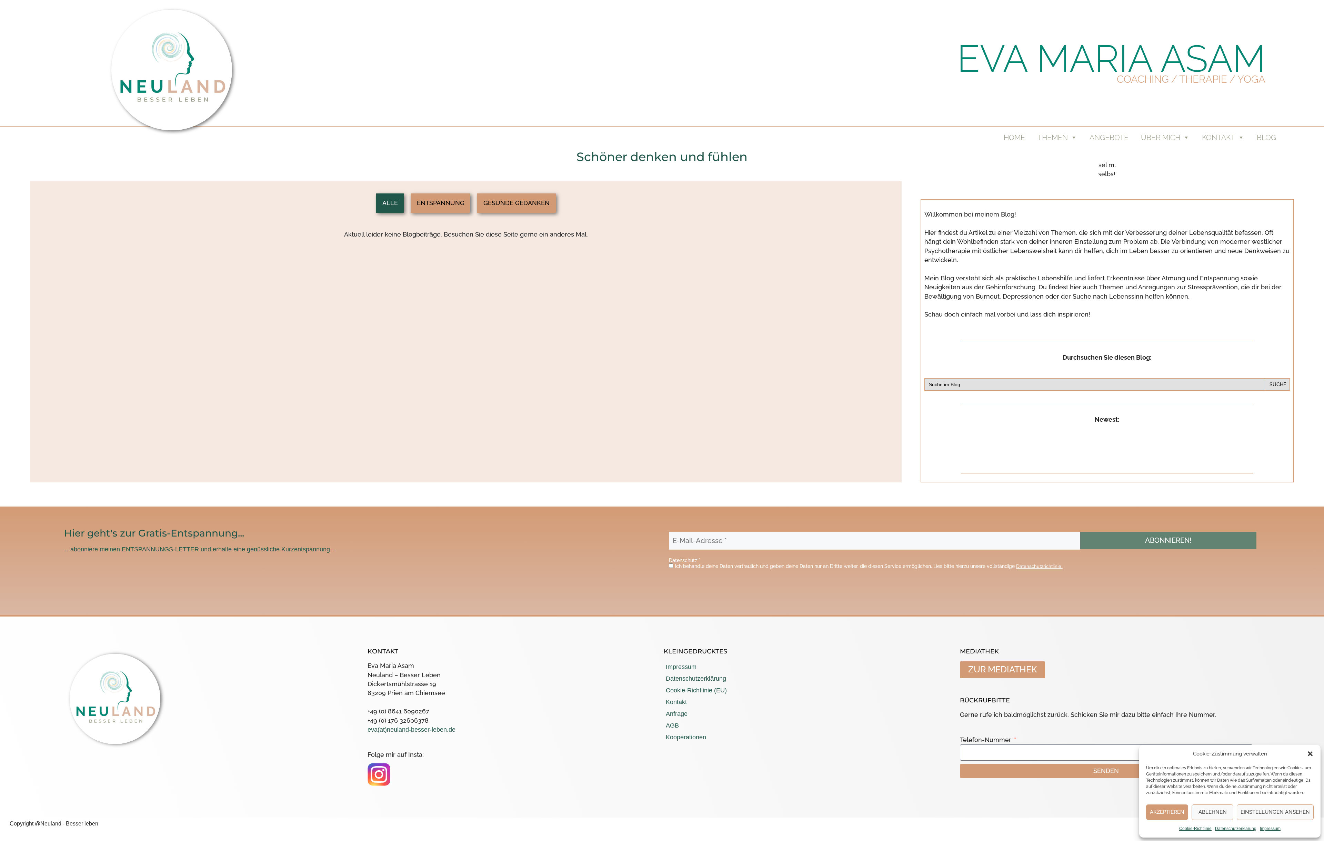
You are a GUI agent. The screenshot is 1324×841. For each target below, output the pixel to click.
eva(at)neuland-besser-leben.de (411, 729)
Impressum (1270, 828)
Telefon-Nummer (986, 739)
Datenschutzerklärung (1235, 828)
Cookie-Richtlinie (1195, 828)
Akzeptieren (1167, 812)
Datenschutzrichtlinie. (1039, 566)
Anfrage (677, 713)
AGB (672, 725)
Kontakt (676, 702)
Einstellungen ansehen (1275, 812)
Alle (390, 203)
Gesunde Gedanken (516, 203)
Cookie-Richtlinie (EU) (696, 690)
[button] (1310, 753)
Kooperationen (686, 737)
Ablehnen (1212, 812)
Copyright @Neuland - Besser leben (54, 824)
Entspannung (440, 203)
